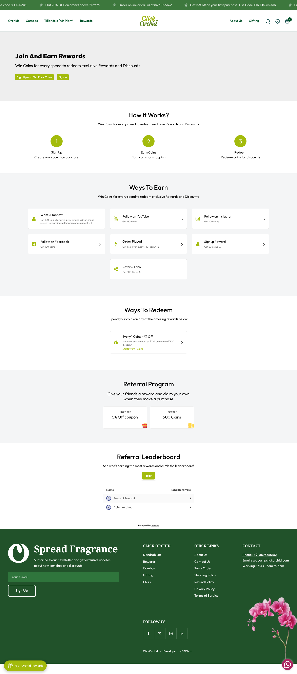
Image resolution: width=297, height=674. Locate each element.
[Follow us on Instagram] (170, 633)
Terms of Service (206, 595)
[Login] (277, 20)
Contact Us (202, 561)
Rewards (86, 21)
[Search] (267, 21)
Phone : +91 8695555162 (259, 555)
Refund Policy (204, 582)
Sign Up (22, 590)
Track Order (203, 568)
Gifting (254, 21)
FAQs (147, 582)
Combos (32, 21)
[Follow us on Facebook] (148, 633)
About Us (236, 21)
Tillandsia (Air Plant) (59, 21)
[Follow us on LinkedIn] (181, 633)
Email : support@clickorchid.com (265, 560)
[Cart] (287, 21)
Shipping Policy (205, 575)
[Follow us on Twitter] (159, 633)
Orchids (13, 21)
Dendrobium (152, 555)
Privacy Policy (204, 589)
